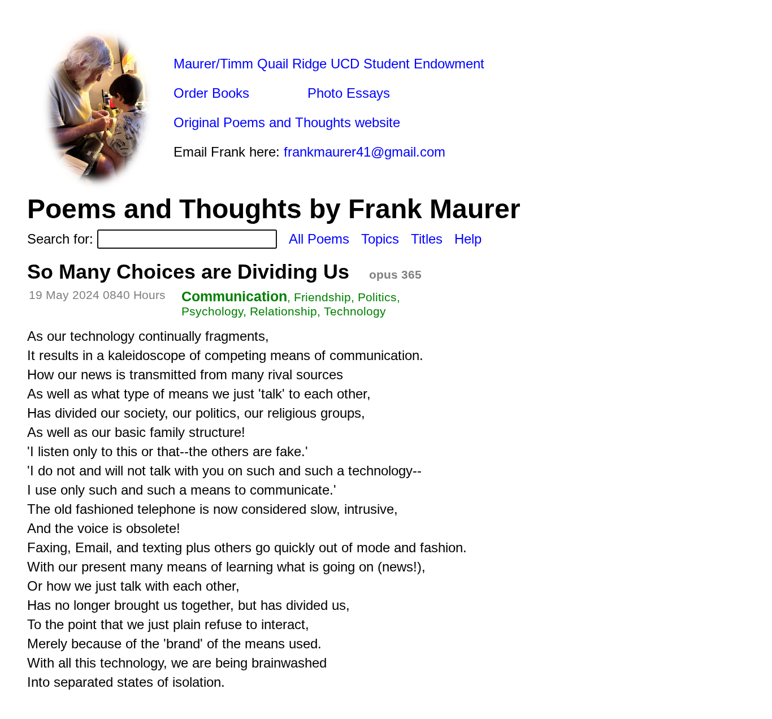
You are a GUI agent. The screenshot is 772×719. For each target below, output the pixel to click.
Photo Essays (348, 93)
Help (468, 238)
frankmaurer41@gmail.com (364, 151)
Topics (380, 238)
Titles (427, 238)
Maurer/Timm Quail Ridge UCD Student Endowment (329, 63)
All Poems (319, 238)
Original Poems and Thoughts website (287, 122)
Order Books (211, 93)
